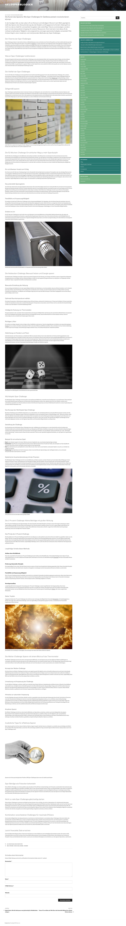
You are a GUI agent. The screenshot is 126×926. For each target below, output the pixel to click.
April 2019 (83, 118)
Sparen (34, 43)
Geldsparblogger (19, 4)
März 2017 (83, 145)
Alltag (82, 161)
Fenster (7, 326)
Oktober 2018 (83, 126)
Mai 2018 (83, 135)
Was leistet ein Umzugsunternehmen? (97, 42)
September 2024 (84, 83)
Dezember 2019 (84, 109)
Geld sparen (10, 845)
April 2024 (83, 92)
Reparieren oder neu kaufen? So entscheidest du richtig (92, 35)
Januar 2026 (83, 66)
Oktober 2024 (83, 80)
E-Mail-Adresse (9, 886)
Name (7, 879)
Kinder (53, 589)
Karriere (82, 166)
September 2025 (84, 68)
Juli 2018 (82, 130)
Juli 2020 (82, 102)
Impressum (83, 181)
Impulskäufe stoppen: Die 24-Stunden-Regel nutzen (91, 30)
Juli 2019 (82, 114)
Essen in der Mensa (115, 49)
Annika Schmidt (84, 42)
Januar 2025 (83, 76)
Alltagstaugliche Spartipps (86, 164)
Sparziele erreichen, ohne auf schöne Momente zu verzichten (93, 32)
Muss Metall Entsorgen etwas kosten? (94, 44)
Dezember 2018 (84, 121)
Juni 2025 (83, 71)
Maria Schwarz (84, 47)
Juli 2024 (82, 85)
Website (7, 892)
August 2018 (83, 128)
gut (24, 175)
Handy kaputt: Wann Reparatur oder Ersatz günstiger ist (92, 28)
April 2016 (83, 154)
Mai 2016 (83, 152)
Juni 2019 (83, 116)
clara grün (83, 44)
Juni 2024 (83, 87)
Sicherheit (55, 557)
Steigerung (54, 78)
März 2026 (83, 64)
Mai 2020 (83, 104)
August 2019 (83, 111)
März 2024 (83, 95)
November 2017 (84, 142)
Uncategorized (84, 169)
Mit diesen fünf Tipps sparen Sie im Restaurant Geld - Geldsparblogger (95, 49)
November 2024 (84, 78)
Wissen (82, 171)
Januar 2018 (83, 140)
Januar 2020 (83, 106)
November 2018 (84, 123)
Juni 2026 (83, 61)
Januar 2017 (83, 147)
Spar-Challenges (19, 845)
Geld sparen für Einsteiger (103, 52)
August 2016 (83, 149)
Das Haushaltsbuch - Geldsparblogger (88, 52)
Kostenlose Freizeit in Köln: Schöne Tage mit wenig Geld (92, 25)
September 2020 (84, 97)
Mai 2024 (83, 90)
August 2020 (83, 99)
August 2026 (83, 59)
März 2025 (83, 73)
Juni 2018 (83, 133)
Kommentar (8, 861)
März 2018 (83, 137)
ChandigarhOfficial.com (15, 923)
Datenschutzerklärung (85, 178)
